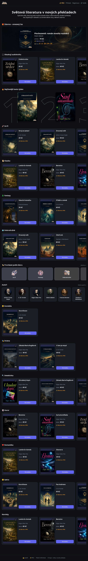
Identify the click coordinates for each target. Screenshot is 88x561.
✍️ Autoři (25, 558)
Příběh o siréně (61, 200)
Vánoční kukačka (25, 200)
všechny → (83, 265)
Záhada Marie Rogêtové (27, 345)
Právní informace (41, 558)
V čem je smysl (61, 345)
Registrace (75, 3)
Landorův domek (62, 59)
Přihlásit (68, 3)
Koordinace (23, 311)
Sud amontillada (62, 415)
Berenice (59, 166)
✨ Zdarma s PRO (23, 69)
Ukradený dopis (24, 380)
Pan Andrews (61, 484)
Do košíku (27, 81)
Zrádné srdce (23, 59)
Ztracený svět (61, 131)
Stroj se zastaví (24, 131)
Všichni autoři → (82, 285)
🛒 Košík (83, 3)
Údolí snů (59, 235)
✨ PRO (61, 3)
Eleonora (59, 450)
